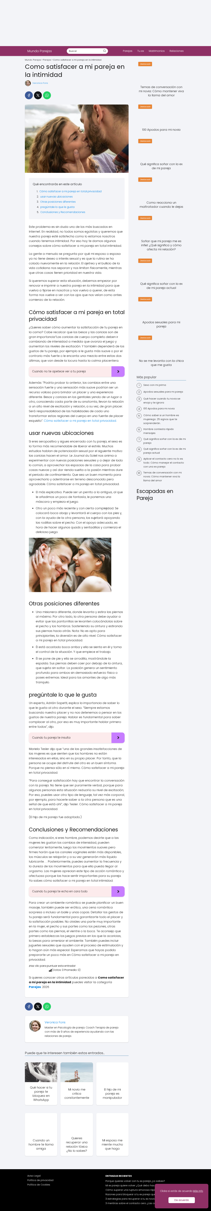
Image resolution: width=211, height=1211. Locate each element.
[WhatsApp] (47, 95)
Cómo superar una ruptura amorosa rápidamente (136, 1190)
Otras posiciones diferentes (58, 202)
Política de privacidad (40, 1180)
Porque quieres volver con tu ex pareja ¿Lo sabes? (135, 1181)
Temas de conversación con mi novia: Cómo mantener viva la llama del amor (162, 476)
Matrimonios (157, 51)
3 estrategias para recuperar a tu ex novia (130, 1198)
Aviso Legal (34, 1175)
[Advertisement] (99, 23)
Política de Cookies (38, 1184)
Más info (198, 1191)
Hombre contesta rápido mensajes (158, 431)
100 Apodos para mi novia (159, 408)
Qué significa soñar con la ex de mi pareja (164, 441)
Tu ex (140, 51)
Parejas (127, 51)
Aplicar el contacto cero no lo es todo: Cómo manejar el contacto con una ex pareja (163, 462)
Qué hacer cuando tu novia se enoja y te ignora (161, 400)
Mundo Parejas (39, 51)
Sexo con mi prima (154, 385)
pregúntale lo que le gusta (57, 207)
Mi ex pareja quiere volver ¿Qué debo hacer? (132, 1185)
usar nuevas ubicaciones (56, 197)
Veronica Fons (40, 83)
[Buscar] (104, 50)
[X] (38, 95)
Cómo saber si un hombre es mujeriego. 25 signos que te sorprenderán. (161, 419)
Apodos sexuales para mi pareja (163, 391)
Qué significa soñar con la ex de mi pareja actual (164, 450)
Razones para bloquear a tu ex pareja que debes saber (138, 1194)
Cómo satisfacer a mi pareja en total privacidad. (80, 421)
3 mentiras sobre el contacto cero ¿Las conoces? (135, 1203)
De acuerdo (181, 1200)
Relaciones (177, 51)
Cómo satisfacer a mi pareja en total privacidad (70, 191)
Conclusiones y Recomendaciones (62, 212)
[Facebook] (29, 95)
